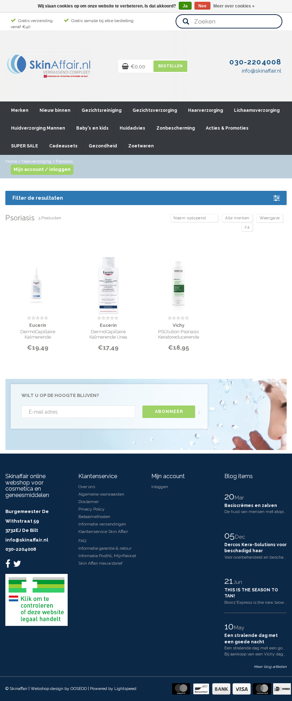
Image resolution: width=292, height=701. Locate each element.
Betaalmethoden (94, 516)
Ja (185, 6)
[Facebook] (8, 565)
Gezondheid (103, 145)
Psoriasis (64, 161)
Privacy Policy (91, 509)
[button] (28, 107)
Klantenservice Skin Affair (103, 531)
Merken (19, 110)
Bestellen (170, 66)
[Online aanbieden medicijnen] (36, 599)
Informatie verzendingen (102, 524)
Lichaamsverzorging (257, 110)
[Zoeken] (186, 22)
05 (230, 535)
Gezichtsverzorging (154, 110)
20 (230, 496)
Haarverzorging (205, 110)
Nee (202, 6)
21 (229, 580)
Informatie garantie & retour (104, 548)
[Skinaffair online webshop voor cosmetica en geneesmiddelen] (49, 64)
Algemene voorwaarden (101, 494)
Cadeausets (63, 145)
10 (230, 626)
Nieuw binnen (55, 110)
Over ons (86, 486)
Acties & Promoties (227, 128)
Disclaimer (88, 501)
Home (11, 161)
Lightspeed (125, 688)
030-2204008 (20, 549)
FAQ (82, 540)
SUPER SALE (24, 145)
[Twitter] (18, 565)
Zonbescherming (175, 128)
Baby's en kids (92, 128)
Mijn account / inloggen (42, 169)
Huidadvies (132, 128)
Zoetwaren (141, 145)
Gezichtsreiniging (101, 110)
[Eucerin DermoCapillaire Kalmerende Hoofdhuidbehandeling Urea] (38, 281)
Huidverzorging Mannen (38, 128)
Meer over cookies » (234, 6)
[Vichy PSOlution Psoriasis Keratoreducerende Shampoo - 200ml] (179, 281)
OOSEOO (79, 688)
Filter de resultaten (37, 198)
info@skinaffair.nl (26, 540)
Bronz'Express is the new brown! (256, 602)
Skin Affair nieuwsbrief (100, 563)
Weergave (270, 218)
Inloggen (159, 486)
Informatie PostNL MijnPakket (107, 555)
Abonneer (169, 411)
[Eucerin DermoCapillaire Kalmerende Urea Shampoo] (108, 281)
